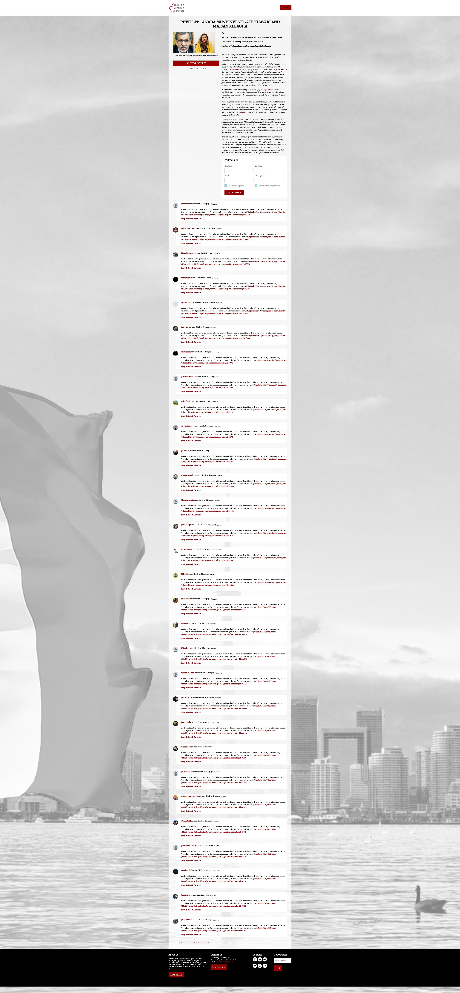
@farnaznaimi (187, 500)
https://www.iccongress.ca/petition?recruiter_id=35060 (211, 486)
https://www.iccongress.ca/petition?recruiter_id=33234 (223, 881)
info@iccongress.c (224, 961)
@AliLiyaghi (185, 278)
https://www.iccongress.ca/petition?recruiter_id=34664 (224, 634)
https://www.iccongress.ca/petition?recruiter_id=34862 (211, 585)
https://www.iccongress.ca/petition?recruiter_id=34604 (224, 659)
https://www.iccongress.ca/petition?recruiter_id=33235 (223, 857)
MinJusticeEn (252, 212)
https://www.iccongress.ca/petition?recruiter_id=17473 (210, 536)
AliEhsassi (272, 607)
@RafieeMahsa (187, 771)
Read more (176, 975)
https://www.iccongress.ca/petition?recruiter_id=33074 (224, 931)
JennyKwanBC (279, 212)
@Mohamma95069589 (190, 796)
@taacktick (185, 204)
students (242, 112)
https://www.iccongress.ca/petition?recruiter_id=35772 (210, 363)
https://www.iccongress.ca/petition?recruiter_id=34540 (224, 684)
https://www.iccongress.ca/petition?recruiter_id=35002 (211, 511)
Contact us (218, 967)
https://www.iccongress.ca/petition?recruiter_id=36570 (227, 289)
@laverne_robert (188, 228)
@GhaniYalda (186, 821)
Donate (286, 8)
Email (226, 176)
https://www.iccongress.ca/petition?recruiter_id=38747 (227, 215)
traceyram (267, 212)
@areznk (184, 895)
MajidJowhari (187, 610)
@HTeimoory (186, 352)
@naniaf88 (185, 599)
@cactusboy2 (186, 747)
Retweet (189, 219)
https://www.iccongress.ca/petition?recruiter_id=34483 (224, 708)
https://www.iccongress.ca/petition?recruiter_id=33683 (224, 782)
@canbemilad (186, 870)
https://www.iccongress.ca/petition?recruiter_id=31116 (210, 387)
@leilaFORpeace (187, 525)
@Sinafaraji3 (186, 401)
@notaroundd (186, 426)
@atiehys (184, 623)
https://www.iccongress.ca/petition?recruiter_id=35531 (210, 412)
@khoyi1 (184, 574)
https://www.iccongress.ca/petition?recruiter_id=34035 (224, 758)
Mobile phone (260, 176)
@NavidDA (185, 451)
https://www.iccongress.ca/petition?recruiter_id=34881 (211, 560)
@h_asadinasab (187, 549)
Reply (183, 219)
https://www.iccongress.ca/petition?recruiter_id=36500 (227, 313)
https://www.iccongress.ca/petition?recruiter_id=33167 (223, 906)
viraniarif (272, 360)
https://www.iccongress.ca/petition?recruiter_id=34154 (224, 733)
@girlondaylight (187, 302)
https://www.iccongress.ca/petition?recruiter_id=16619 (227, 239)
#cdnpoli (200, 215)
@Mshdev (185, 648)
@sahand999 (186, 920)
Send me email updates (236, 186)
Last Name (258, 166)
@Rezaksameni (187, 253)
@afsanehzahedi (187, 376)
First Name (228, 166)
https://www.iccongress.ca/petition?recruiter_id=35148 (210, 437)
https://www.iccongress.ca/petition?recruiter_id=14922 (223, 610)
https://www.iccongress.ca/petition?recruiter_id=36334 (227, 338)
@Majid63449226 (188, 673)
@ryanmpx (185, 327)
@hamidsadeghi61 (188, 475)
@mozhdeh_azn (187, 697)
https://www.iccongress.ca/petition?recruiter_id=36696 (227, 264)
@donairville (186, 722)
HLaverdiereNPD (189, 215)
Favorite (197, 219)
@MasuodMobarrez (189, 846)
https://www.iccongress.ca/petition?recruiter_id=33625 (223, 807)
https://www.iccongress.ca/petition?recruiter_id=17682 (223, 832)
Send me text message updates (269, 186)
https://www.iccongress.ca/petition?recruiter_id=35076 (210, 462)
